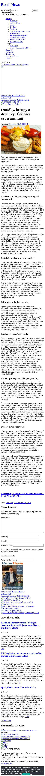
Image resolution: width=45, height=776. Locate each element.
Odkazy (8, 58)
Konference (10, 54)
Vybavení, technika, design (20, 31)
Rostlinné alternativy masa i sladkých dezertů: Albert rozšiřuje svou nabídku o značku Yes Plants (20, 625)
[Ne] (31, 774)
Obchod (13, 27)
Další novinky (6, 721)
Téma (12, 25)
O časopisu (14, 46)
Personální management (18, 35)
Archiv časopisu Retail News (20, 48)
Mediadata (9, 52)
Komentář (5, 518)
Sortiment (13, 29)
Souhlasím (25, 774)
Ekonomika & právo (17, 40)
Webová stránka (7, 545)
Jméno (4, 537)
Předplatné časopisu (13, 56)
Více (2, 649)
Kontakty (9, 50)
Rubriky (9, 19)
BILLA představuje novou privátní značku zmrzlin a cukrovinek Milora (21, 654)
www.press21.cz (7, 763)
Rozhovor (13, 21)
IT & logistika (15, 33)
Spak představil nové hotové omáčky (18, 687)
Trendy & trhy (15, 23)
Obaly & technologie (17, 37)
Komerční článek (16, 42)
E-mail (4, 541)
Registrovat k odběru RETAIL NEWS (15, 100)
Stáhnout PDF (6, 98)
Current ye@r (6, 560)
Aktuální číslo (13, 96)
